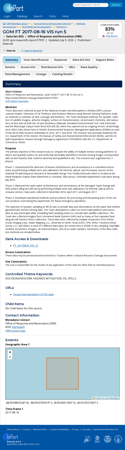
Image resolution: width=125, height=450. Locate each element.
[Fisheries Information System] (87, 442)
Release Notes (40, 429)
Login (7, 16)
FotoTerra (61, 26)
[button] (9, 352)
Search (38, 16)
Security (86, 429)
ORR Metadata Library (17, 23)
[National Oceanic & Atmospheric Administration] (108, 442)
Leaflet (98, 398)
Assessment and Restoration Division (52, 23)
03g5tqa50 (18, 327)
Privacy (75, 429)
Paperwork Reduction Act (105, 429)
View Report (112, 35)
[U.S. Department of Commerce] (118, 442)
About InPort (13, 429)
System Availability (59, 429)
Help (65, 16)
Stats (52, 16)
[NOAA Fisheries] (97, 442)
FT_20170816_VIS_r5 (25, 245)
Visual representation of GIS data (33, 294)
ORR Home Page (15, 331)
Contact (26, 429)
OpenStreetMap (112, 398)
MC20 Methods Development (36, 26)
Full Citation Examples (16, 101)
